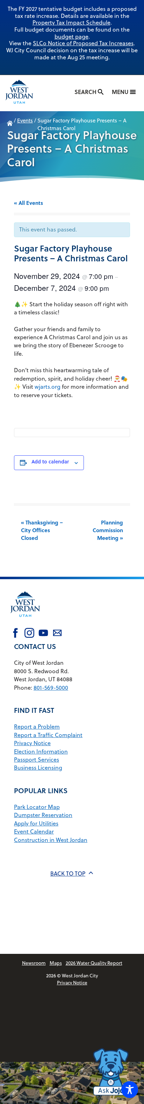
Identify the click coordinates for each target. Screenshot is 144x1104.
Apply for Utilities (36, 823)
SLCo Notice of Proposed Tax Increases (83, 43)
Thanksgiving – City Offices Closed (42, 530)
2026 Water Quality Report (94, 962)
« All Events (28, 203)
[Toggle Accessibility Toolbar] (130, 1089)
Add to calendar (50, 461)
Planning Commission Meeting (108, 530)
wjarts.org (47, 386)
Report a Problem (37, 726)
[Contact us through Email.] (57, 634)
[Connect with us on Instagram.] (29, 634)
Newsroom (34, 962)
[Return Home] (25, 93)
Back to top (67, 873)
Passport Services (36, 759)
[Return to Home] (25, 621)
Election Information (41, 751)
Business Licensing (38, 767)
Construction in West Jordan (50, 840)
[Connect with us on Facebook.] (15, 634)
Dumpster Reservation (43, 815)
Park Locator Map (37, 807)
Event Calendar (34, 831)
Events (25, 120)
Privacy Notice (32, 743)
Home (10, 124)
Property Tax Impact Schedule (71, 22)
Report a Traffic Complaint (48, 735)
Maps (56, 962)
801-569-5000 (51, 687)
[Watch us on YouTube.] (43, 634)
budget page (71, 36)
